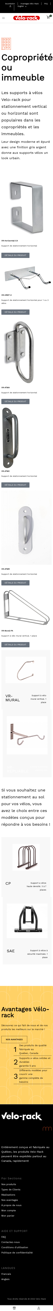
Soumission (10, 4)
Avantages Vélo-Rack (30, 4)
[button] (48, 18)
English (21, 6)
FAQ (46, 4)
